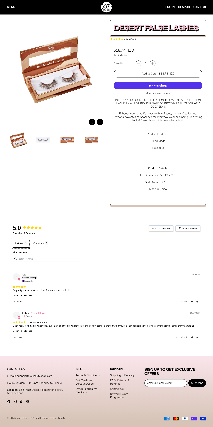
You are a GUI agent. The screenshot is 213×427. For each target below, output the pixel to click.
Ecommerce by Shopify (52, 418)
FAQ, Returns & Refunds (119, 382)
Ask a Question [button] (162, 228)
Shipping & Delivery (122, 375)
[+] (152, 63)
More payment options (158, 93)
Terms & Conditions (88, 375)
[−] (138, 63)
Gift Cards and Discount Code (85, 382)
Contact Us (117, 389)
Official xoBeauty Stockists (86, 390)
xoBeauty (22, 418)
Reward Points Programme (119, 395)
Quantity (118, 63)
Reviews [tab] (19, 243)
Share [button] (19, 301)
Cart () (199, 7)
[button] (184, 7)
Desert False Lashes (22, 295)
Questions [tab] (38, 243)
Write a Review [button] (189, 228)
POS (32, 418)
